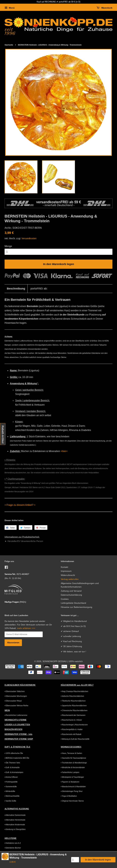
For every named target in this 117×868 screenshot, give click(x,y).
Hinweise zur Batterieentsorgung (76, 607)
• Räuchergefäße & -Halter (72, 729)
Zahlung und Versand (71, 591)
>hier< (64, 451)
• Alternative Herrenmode (15, 820)
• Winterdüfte (10, 791)
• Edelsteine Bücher (13, 848)
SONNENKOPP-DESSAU (55, 661)
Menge (8, 246)
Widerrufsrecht (68, 575)
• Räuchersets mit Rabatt (71, 734)
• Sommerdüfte (11, 787)
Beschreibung (16, 288)
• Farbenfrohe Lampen (70, 772)
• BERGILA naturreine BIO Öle (17, 758)
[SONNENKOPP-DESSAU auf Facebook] (6, 568)
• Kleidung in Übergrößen (15, 829)
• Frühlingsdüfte (11, 782)
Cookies (65, 599)
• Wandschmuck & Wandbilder (73, 787)
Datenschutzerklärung (71, 595)
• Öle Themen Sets (12, 763)
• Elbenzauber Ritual (13, 701)
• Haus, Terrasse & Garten (71, 753)
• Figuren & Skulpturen (70, 782)
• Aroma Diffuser (11, 777)
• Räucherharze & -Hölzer (71, 720)
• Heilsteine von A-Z (13, 843)
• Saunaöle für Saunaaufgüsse (73, 758)
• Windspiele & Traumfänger (72, 777)
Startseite (9, 45)
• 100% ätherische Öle (14, 753)
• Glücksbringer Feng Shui (71, 791)
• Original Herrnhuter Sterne (72, 801)
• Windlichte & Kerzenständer (73, 767)
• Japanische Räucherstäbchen (74, 706)
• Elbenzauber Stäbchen (15, 691)
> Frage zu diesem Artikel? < (20, 505)
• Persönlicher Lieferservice (16, 715)
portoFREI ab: (39, 288)
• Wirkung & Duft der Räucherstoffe (75, 739)
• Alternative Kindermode (15, 825)
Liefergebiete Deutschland (73, 603)
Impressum (66, 571)
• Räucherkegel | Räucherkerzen (74, 725)
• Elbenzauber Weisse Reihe (16, 706)
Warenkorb (106, 8)
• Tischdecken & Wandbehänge (74, 763)
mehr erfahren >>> (26, 628)
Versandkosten (28, 238)
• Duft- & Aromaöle (12, 767)
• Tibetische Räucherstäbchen (73, 701)
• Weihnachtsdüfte (12, 796)
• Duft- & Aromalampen (14, 772)
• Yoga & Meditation (69, 796)
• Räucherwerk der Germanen (73, 715)
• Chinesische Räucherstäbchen (74, 710)
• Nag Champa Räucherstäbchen (74, 691)
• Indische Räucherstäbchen (72, 696)
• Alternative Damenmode (15, 815)
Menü (11, 8)
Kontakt (64, 567)
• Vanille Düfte (10, 801)
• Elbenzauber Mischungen (16, 696)
